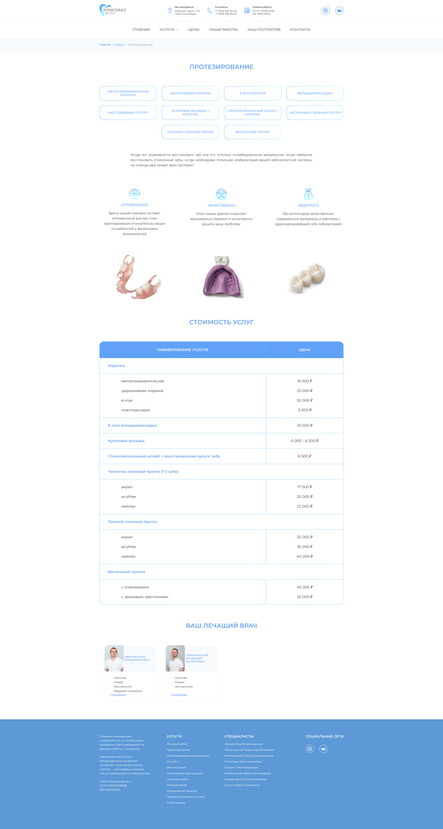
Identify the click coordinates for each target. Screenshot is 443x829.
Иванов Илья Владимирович (243, 744)
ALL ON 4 (173, 761)
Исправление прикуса (182, 791)
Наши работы (223, 29)
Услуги (167, 29)
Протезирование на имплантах (188, 755)
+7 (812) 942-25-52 (226, 10)
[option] (130, 673)
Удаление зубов (177, 779)
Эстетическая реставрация (185, 773)
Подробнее (118, 694)
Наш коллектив (264, 29)
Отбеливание (176, 802)
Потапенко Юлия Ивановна (243, 761)
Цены (194, 29)
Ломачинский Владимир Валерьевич (249, 749)
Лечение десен (177, 785)
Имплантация (176, 767)
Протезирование (178, 749)
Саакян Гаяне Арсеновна (241, 767)
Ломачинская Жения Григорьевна (247, 773)
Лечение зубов (177, 744)
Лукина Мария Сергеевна (241, 785)
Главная (141, 29)
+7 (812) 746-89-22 (226, 13)
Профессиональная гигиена (186, 796)
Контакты (300, 29)
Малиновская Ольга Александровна (248, 755)
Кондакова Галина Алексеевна (245, 779)
